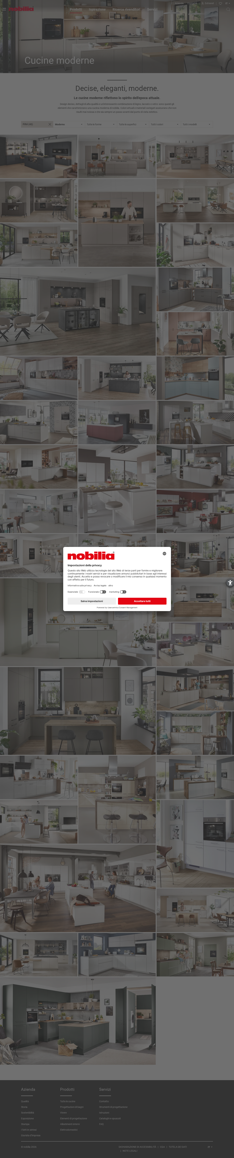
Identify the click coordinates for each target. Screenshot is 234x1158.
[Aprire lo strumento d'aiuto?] (230, 583)
